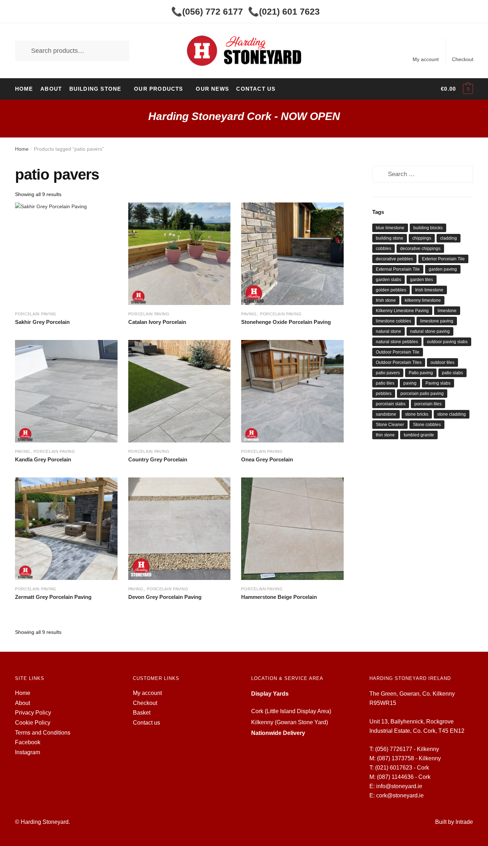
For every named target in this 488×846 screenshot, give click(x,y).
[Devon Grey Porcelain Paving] (179, 528)
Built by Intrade (454, 822)
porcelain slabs (390, 403)
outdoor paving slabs (447, 341)
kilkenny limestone (423, 300)
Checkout (462, 59)
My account (426, 59)
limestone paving (436, 321)
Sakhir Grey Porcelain (42, 322)
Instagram (27, 752)
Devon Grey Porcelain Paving (164, 597)
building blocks (428, 227)
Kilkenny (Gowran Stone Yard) (289, 722)
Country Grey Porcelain (157, 459)
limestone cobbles (393, 321)
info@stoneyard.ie (399, 786)
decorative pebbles (394, 258)
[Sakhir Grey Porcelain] (66, 253)
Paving (249, 314)
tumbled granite (419, 434)
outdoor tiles (442, 362)
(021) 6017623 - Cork (402, 768)
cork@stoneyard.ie (400, 795)
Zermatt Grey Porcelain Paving (53, 597)
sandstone (386, 414)
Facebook (27, 742)
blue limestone (390, 227)
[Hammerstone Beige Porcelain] (292, 528)
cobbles (383, 248)
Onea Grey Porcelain (267, 459)
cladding (448, 238)
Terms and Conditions (42, 733)
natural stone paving (430, 331)
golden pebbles (391, 289)
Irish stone (386, 300)
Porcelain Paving (35, 314)
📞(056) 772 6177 (207, 11)
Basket (141, 713)
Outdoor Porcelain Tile (397, 352)
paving (410, 383)
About (22, 703)
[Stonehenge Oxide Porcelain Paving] (292, 253)
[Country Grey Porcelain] (179, 391)
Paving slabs (437, 383)
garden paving (443, 269)
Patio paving (421, 372)
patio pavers (388, 372)
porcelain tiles (428, 403)
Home (22, 149)
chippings (421, 238)
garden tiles (421, 279)
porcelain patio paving (422, 393)
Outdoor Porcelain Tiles (399, 362)
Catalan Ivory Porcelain (157, 322)
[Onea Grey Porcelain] (292, 391)
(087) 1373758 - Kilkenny (409, 758)
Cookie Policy (32, 723)
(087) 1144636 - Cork (403, 777)
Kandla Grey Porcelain (43, 459)
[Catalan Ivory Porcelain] (179, 253)
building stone (389, 238)
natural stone (388, 331)
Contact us (146, 723)
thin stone (385, 434)
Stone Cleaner (390, 424)
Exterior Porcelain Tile (443, 258)
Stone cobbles (427, 424)
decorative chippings (420, 248)
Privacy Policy (33, 713)
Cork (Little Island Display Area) (291, 711)
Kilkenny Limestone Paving (402, 310)
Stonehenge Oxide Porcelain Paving (286, 322)
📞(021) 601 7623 (284, 11)
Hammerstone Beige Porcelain (279, 597)
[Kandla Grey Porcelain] (66, 391)
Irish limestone (429, 289)
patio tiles (385, 383)
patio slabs (452, 372)
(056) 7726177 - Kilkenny (407, 749)
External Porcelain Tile (398, 269)
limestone (447, 310)
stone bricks (416, 414)
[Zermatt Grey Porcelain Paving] (66, 528)
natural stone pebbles (397, 341)
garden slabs (388, 279)
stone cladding (451, 414)
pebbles (384, 393)
